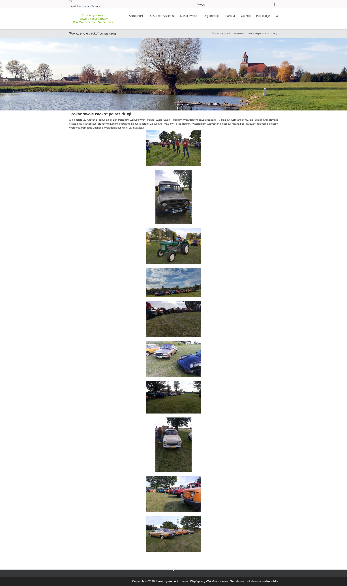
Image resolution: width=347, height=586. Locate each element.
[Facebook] (274, 4)
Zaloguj (201, 4)
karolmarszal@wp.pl (88, 6)
